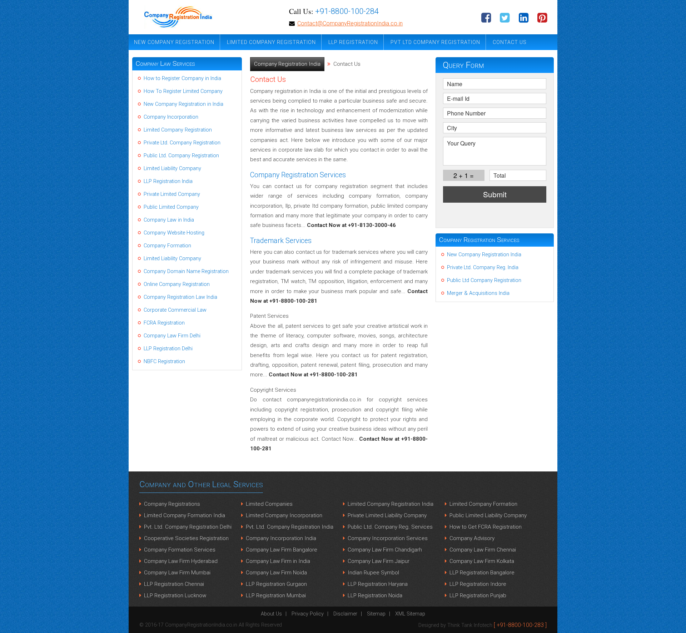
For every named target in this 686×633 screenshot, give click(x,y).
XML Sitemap (410, 614)
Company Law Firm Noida (276, 572)
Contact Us (510, 42)
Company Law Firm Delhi (172, 336)
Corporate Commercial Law (175, 310)
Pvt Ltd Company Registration (435, 42)
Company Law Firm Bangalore (281, 550)
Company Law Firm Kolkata (481, 561)
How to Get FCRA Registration (485, 527)
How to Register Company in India (182, 78)
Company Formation (167, 246)
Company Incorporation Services (388, 538)
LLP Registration (353, 42)
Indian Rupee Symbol (373, 572)
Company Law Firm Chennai (482, 550)
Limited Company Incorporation (284, 515)
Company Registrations (172, 504)
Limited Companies (269, 504)
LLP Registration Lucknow (175, 595)
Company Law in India (169, 220)
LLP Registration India (168, 181)
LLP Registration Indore (477, 584)
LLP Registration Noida (375, 595)
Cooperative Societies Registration (186, 538)
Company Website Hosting (174, 233)
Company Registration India (287, 64)
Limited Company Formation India (184, 515)
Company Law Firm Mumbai (177, 572)
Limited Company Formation (483, 504)
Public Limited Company (171, 207)
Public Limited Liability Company (488, 515)
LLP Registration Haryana (378, 584)
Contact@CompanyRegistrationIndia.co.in (350, 23)
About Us (271, 614)
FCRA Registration (164, 323)
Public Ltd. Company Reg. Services (390, 527)
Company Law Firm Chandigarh (385, 550)
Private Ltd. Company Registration (182, 143)
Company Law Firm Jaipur (378, 561)
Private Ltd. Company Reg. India (482, 267)
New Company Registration (174, 42)
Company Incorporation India (281, 538)
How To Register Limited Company (183, 91)
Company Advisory (471, 538)
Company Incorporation (171, 117)
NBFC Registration (164, 361)
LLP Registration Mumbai (276, 595)
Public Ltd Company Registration (484, 280)
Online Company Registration (177, 284)
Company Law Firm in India (278, 561)
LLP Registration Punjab (477, 595)
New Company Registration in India (183, 104)
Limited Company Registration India (390, 504)
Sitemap (376, 614)
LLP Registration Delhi (168, 349)
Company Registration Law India (180, 297)
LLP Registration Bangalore (481, 572)
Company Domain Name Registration (186, 271)
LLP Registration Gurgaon (276, 584)
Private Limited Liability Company (387, 515)
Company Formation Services (179, 550)
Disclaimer (345, 614)
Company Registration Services (479, 240)
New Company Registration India (484, 255)
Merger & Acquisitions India (478, 293)
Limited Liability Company (172, 168)
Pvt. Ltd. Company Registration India (289, 527)
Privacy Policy (308, 614)
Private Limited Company (172, 194)
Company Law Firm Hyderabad (181, 561)
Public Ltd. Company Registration (181, 156)
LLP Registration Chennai (174, 584)
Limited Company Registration (271, 42)
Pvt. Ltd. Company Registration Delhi (188, 527)
